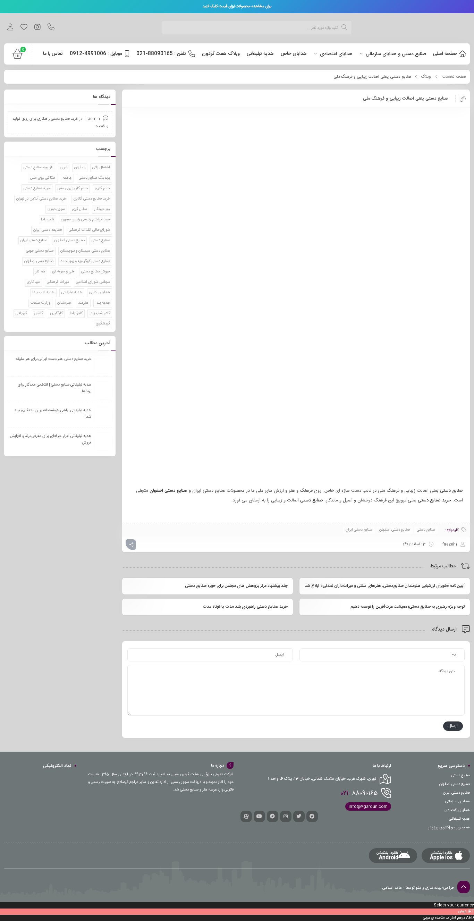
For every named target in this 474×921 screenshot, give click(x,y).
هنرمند (83, 303)
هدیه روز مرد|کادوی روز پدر (449, 828)
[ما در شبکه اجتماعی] (37, 28)
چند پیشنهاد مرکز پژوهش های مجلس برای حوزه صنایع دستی (236, 585)
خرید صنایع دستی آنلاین (91, 199)
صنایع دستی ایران (359, 530)
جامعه (67, 178)
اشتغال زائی (101, 167)
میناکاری (33, 282)
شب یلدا (47, 220)
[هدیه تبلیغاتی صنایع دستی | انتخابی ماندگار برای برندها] (103, 390)
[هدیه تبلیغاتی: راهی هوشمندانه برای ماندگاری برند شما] (103, 416)
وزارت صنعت (40, 303)
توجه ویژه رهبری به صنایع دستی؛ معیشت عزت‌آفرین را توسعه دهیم (407, 606)
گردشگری (103, 324)
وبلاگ (426, 76)
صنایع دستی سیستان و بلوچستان (85, 251)
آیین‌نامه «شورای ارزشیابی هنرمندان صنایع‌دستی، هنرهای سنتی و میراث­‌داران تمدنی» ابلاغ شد (385, 585)
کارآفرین (56, 313)
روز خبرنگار (102, 209)
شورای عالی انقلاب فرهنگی (89, 230)
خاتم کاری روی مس (72, 188)
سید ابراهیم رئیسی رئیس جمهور (85, 220)
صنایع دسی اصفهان (38, 261)
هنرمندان (64, 303)
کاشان (38, 313)
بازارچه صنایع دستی (38, 167)
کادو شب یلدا (100, 313)
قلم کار (40, 272)
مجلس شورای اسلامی (93, 282)
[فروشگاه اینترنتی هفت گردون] (418, 28)
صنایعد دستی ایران (47, 230)
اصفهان (79, 167)
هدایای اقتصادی (457, 810)
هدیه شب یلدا (43, 292)
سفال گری (79, 209)
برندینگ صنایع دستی (94, 178)
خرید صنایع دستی (37, 188)
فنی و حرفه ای (63, 272)
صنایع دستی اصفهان (394, 530)
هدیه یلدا (102, 303)
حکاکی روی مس (43, 178)
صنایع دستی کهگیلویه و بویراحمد (85, 261)
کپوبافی (21, 313)
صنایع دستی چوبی (39, 251)
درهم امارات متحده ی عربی (444, 918)
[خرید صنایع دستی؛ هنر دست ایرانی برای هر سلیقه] (103, 364)
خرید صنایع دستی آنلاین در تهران (41, 199)
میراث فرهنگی (58, 282)
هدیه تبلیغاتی (71, 292)
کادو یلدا (76, 313)
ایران (63, 167)
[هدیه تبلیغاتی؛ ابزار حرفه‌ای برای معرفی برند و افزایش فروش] (103, 441)
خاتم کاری (102, 188)
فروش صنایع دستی (95, 272)
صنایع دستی (426, 530)
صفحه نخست (454, 76)
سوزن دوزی (56, 209)
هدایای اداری (99, 292)
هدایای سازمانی (457, 802)
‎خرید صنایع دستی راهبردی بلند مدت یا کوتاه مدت (245, 606)
